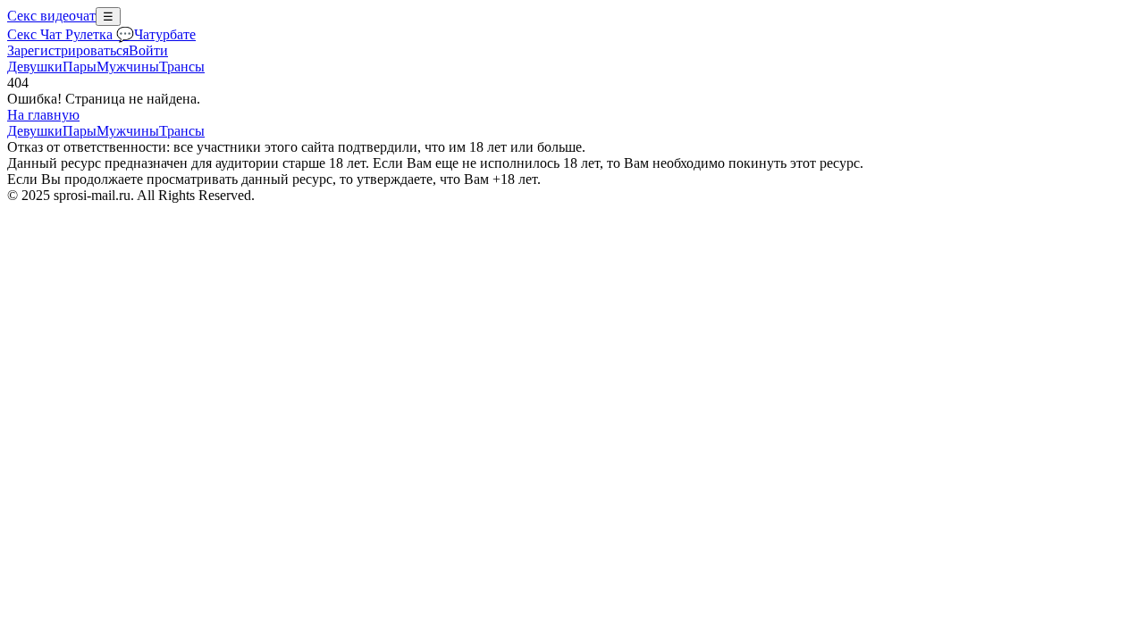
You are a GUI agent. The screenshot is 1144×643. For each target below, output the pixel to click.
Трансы (182, 66)
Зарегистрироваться (68, 50)
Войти (148, 50)
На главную (43, 114)
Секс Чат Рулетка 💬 (70, 34)
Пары (80, 66)
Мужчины (128, 66)
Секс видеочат (51, 15)
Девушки (35, 66)
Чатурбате (165, 34)
